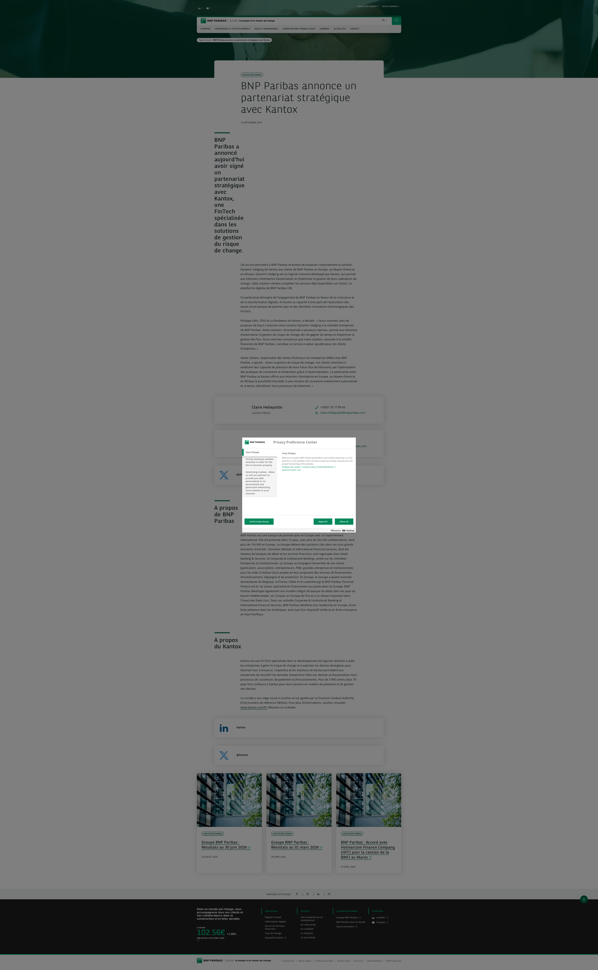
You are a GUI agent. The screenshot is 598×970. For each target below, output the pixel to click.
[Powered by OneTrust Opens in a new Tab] (342, 530)
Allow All (344, 521)
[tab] (259, 452)
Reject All (322, 521)
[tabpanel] (317, 462)
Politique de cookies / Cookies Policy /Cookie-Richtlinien (307, 467)
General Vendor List (291, 469)
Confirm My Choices (259, 521)
